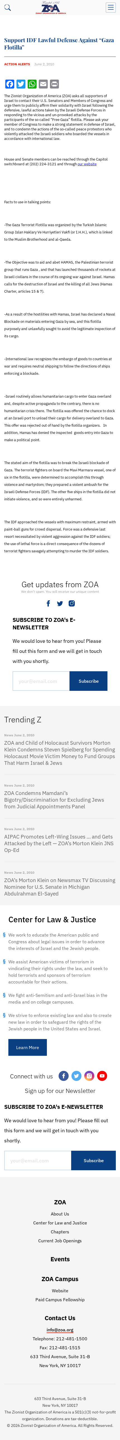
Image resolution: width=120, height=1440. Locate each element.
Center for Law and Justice (60, 1223)
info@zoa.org (60, 1329)
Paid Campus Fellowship (60, 1299)
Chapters (60, 1231)
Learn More (27, 1047)
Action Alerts (17, 64)
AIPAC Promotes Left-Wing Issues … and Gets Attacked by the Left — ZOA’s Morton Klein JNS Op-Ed (59, 843)
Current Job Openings (60, 1240)
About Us (60, 1214)
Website (60, 1290)
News (8, 735)
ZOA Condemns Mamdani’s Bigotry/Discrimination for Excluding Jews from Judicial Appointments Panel (54, 800)
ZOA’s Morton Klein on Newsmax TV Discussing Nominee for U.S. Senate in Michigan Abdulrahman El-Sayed (59, 887)
